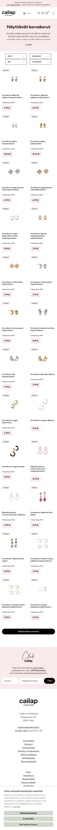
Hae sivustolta (39, 13)
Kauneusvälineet (28, 782)
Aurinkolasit (28, 786)
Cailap (8, 13)
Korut (28, 772)
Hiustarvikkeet (28, 779)
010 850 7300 (21, 731)
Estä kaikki (28, 819)
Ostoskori (28, 744)
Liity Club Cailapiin (13, 5)
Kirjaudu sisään (42, 13)
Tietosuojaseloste (28, 761)
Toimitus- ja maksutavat (28, 751)
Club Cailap (38, 668)
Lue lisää (28, 44)
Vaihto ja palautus (28, 754)
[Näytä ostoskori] (46, 13)
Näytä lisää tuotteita (28, 631)
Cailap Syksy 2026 (8, 102)
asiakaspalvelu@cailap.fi (28, 727)
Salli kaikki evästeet (28, 824)
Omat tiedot (28, 741)
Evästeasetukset (28, 813)
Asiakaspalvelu (28, 758)
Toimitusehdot (28, 748)
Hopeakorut (28, 775)
